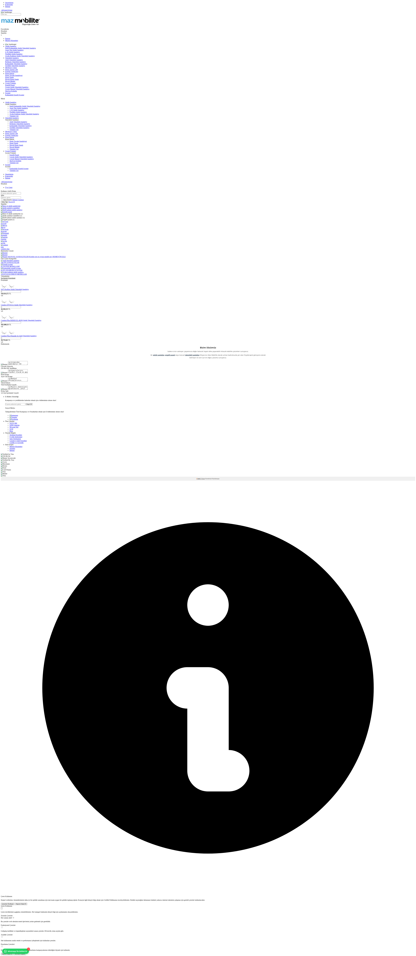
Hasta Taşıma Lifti (11, 70)
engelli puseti (170, 355)
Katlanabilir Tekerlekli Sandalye (16, 64)
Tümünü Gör (14, 116)
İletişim (7, 6)
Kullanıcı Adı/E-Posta (8, 191)
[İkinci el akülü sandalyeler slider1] (10, 206)
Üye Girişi (8, 187)
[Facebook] (14, 419)
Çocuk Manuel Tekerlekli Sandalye (17, 89)
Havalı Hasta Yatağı (12, 79)
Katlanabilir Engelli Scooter (14, 95)
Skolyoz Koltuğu (11, 91)
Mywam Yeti (14, 427)
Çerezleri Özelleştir (8, 904)
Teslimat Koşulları (16, 435)
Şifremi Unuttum (18, 200)
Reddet (132, 900)
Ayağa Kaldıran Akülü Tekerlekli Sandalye (20, 56)
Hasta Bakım (9, 73)
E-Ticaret (202, 478)
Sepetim (12, 448)
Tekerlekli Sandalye (12, 58)
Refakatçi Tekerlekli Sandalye (15, 62)
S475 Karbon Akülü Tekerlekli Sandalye (15, 289)
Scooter (7, 93)
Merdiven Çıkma (11, 68)
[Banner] (4, 253)
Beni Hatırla (7, 200)
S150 (11, 429)
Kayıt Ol (12, 202)
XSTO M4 (13, 423)
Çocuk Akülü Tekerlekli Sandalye (16, 87)
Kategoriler (9, 5)
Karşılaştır (4, 280)
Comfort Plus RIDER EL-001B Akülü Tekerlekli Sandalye (21, 320)
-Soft (198, 478)
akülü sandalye (158, 355)
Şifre (2, 195)
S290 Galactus (15, 425)
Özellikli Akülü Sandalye (13, 54)
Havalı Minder (10, 81)
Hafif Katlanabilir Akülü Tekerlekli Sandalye (20, 48)
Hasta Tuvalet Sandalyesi (13, 75)
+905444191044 (6, 10)
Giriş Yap (4, 202)
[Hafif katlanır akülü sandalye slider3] (11, 210)
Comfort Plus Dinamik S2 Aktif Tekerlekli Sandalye (19, 336)
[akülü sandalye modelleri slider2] (10, 208)
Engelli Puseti (10, 85)
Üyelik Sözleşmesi (16, 437)
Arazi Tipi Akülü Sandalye (14, 50)
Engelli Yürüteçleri (11, 71)
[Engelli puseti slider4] (6, 212)
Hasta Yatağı (9, 77)
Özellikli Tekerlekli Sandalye (15, 66)
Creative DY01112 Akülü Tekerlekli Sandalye (16, 305)
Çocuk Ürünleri (10, 83)
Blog (11, 431)
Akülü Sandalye (10, 46)
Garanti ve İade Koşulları (18, 441)
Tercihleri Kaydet (19, 954)
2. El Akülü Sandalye (12, 52)
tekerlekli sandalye (192, 355)
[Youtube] (13, 417)
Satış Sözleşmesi (15, 439)
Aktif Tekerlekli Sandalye (14, 60)
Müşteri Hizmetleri (11, 40)
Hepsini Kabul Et (21, 904)
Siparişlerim (9, 3)
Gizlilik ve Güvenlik (17, 443)
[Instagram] (14, 415)
